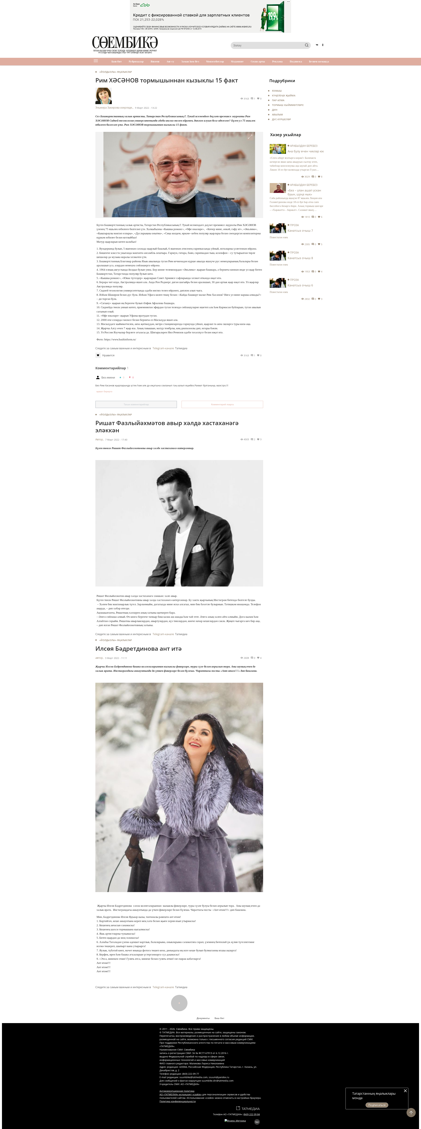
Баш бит (116, 61)
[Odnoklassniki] (323, 45)
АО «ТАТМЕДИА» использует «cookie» (181, 1094)
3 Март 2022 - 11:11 (116, 658)
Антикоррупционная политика (177, 1091)
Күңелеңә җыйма (283, 95)
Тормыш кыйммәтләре (288, 105)
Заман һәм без (190, 61)
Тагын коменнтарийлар (136, 404)
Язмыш (277, 90)
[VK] (317, 45)
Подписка (296, 61)
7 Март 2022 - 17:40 (116, 439)
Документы (203, 1018)
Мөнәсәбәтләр (215, 61)
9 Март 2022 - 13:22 (146, 107)
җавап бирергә (104, 391)
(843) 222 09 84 (251, 1114)
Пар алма (278, 100)
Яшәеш (155, 61)
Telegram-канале (163, 348)
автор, (99, 658)
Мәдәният (237, 61)
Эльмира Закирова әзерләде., (114, 107)
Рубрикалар (136, 61)
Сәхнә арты (258, 61)
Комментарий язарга (222, 404)
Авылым (277, 114)
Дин (274, 109)
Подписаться (377, 1105)
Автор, (99, 439)
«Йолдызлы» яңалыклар (115, 71)
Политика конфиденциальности (178, 1101)
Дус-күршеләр (281, 119)
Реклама (277, 61)
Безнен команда (319, 61)
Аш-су (170, 61)
